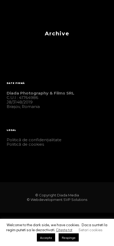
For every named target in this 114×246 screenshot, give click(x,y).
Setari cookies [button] (90, 229)
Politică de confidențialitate (34, 139)
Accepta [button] (46, 237)
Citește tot (64, 229)
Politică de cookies (25, 144)
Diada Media (68, 195)
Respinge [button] (69, 237)
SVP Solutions (75, 199)
